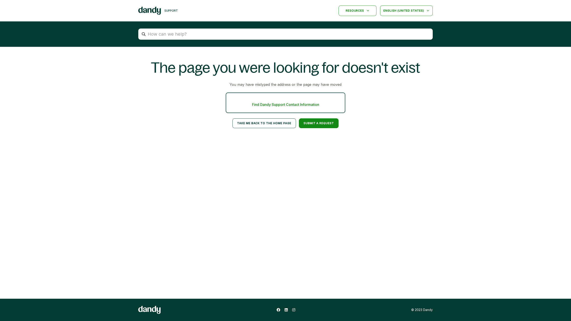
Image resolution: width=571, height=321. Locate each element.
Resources (355, 10)
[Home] (149, 11)
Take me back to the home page (264, 123)
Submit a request (319, 123)
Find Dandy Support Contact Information (285, 104)
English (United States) (404, 10)
